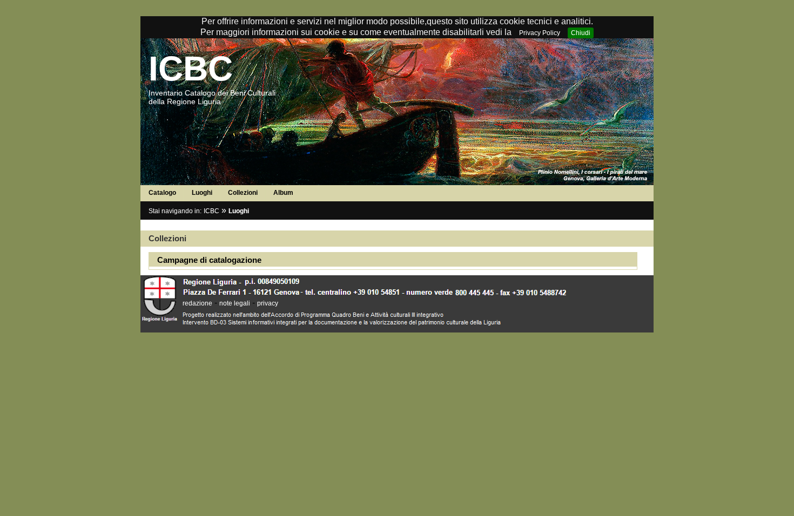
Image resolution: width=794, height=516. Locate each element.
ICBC (191, 68)
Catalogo (162, 192)
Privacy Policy (539, 33)
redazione (197, 303)
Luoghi (202, 192)
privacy (267, 303)
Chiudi (580, 33)
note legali (234, 303)
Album (283, 192)
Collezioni (243, 192)
